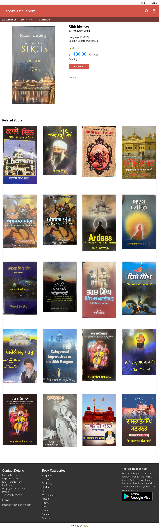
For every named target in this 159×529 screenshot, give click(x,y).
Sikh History (26, 19)
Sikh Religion (45, 19)
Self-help (46, 514)
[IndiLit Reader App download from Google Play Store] (137, 496)
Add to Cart (79, 66)
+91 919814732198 (12, 495)
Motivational (48, 495)
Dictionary (47, 483)
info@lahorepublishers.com (16, 504)
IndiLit (86, 525)
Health (45, 487)
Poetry (45, 502)
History (45, 491)
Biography (47, 475)
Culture (46, 479)
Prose (45, 506)
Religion (46, 510)
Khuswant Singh (81, 30)
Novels (45, 499)
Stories (46, 518)
